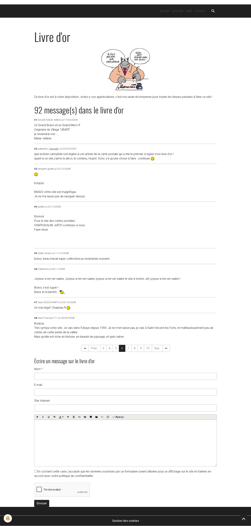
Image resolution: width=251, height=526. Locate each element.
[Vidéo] (96, 417)
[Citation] (68, 417)
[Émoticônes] (108, 417)
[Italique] (43, 417)
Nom (37, 369)
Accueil (164, 11)
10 (148, 348)
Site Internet (42, 400)
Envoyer (42, 503)
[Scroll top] (243, 518)
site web (54, 148)
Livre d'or (177, 11)
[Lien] (79, 417)
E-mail (38, 385)
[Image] (91, 417)
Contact (200, 11)
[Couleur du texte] (61, 417)
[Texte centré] (74, 417)
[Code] (102, 417)
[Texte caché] (85, 417)
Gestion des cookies (125, 521)
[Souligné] (49, 417)
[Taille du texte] (54, 417)
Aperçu (119, 416)
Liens (189, 11)
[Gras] (37, 417)
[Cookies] (8, 518)
